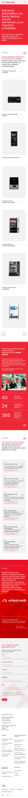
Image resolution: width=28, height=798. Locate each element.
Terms (3, 789)
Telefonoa (4, 669)
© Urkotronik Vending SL (7, 791)
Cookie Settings (19, 789)
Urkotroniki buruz (18, 770)
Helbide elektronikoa (7, 662)
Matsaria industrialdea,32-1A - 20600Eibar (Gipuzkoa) (8, 719)
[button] (24, 2)
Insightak (16, 772)
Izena (3, 654)
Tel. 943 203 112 (6, 723)
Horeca (3, 747)
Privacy (7, 789)
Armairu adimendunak (6, 776)
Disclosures (12, 789)
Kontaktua (16, 775)
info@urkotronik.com (7, 714)
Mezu (3, 685)
